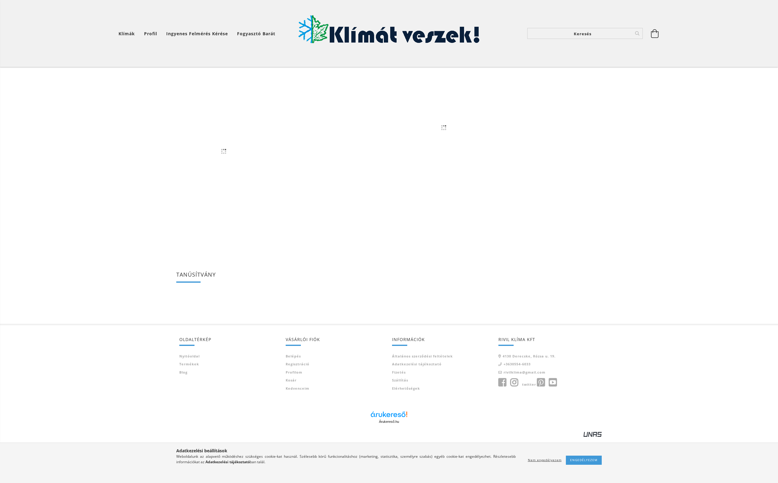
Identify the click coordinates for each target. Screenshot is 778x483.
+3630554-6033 (517, 364)
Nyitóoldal (189, 356)
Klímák (127, 33)
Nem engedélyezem (545, 460)
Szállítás (400, 380)
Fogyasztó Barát (256, 33)
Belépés (293, 356)
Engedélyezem (583, 460)
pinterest (541, 382)
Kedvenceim (297, 388)
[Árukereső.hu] (389, 414)
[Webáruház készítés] (593, 434)
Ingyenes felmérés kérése (197, 33)
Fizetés (399, 372)
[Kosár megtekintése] (655, 33)
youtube (553, 382)
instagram (514, 382)
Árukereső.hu (389, 421)
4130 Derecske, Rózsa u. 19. (529, 356)
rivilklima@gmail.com (525, 372)
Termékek (189, 364)
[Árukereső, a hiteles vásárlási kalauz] (199, 298)
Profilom (294, 372)
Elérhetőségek (406, 388)
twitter (529, 384)
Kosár (291, 380)
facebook (502, 382)
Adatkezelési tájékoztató (417, 364)
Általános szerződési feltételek (422, 356)
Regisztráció (297, 364)
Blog (183, 372)
